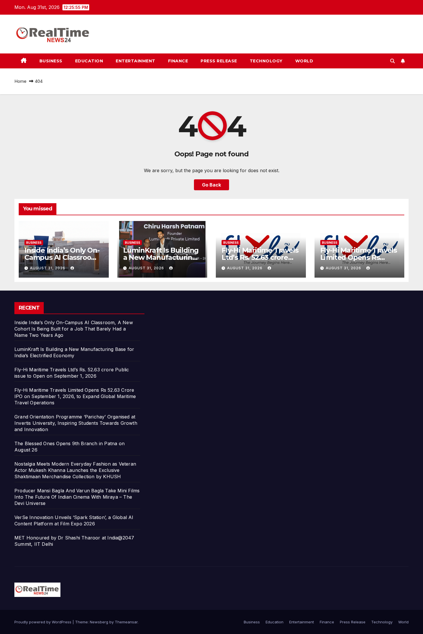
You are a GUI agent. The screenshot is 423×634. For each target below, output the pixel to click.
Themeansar (126, 622)
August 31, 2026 (48, 268)
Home (20, 81)
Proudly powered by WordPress (43, 622)
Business (50, 61)
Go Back (211, 185)
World (304, 61)
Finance (178, 61)
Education (89, 61)
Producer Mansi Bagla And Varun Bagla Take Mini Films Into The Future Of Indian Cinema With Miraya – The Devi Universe (77, 497)
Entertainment (135, 61)
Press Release (219, 61)
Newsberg (99, 622)
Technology (266, 61)
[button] (392, 61)
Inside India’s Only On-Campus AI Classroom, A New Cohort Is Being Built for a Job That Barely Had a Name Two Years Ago (73, 329)
